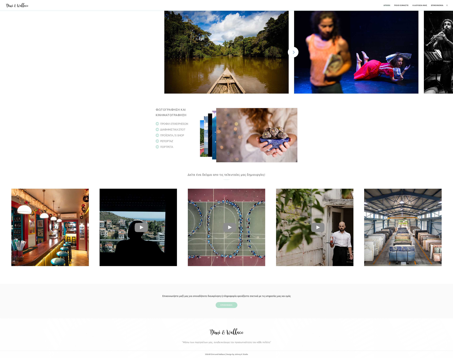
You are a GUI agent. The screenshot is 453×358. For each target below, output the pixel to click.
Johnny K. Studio (241, 354)
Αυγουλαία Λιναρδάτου (226, 227)
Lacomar (403, 227)
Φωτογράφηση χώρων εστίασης (50, 227)
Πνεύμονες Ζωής (138, 227)
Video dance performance (314, 227)
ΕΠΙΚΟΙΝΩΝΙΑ (226, 305)
